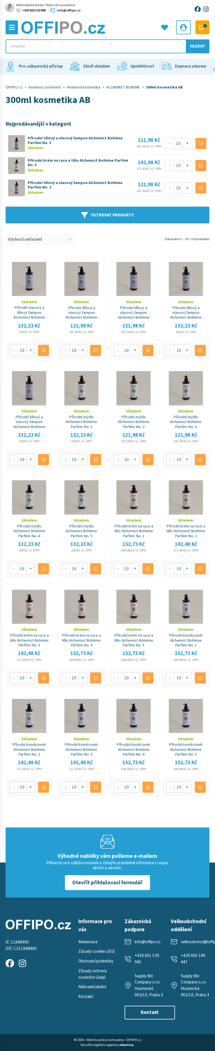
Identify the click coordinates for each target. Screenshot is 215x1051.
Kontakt (85, 996)
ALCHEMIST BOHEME (123, 87)
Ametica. (127, 1045)
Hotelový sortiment (45, 87)
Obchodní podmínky (95, 961)
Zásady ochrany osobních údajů (92, 974)
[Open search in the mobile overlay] (108, 46)
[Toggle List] (70, 239)
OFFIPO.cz (14, 87)
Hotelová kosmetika (83, 87)
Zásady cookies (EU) (96, 951)
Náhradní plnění (92, 987)
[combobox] (35, 239)
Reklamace (88, 942)
